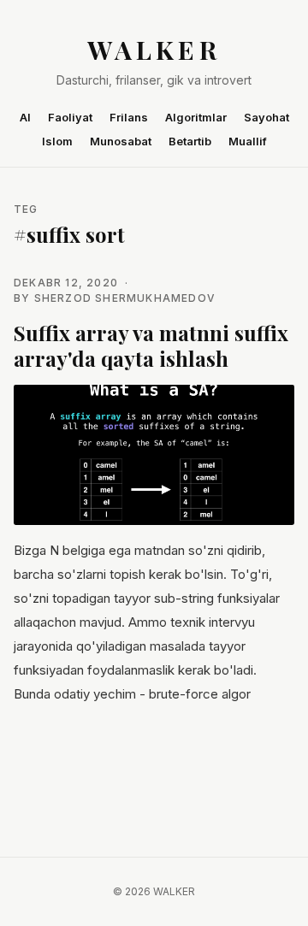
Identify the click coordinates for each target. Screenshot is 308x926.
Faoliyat (70, 117)
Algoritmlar (196, 117)
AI (25, 117)
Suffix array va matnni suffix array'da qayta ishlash (151, 345)
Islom (57, 141)
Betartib (190, 141)
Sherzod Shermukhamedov (125, 298)
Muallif (247, 141)
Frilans (129, 117)
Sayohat (266, 117)
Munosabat (120, 141)
